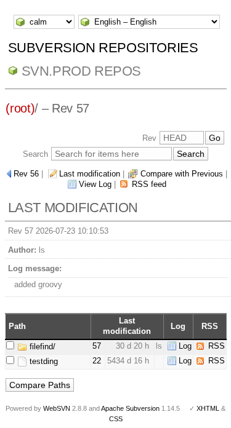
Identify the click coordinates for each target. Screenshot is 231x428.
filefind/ (41, 346)
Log (185, 346)
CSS (116, 418)
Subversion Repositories (103, 47)
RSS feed (149, 184)
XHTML (208, 408)
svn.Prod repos (81, 71)
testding (42, 361)
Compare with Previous (181, 173)
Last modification (89, 173)
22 (96, 360)
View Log (95, 184)
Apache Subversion (130, 408)
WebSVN (56, 408)
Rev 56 (26, 173)
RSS (216, 346)
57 (96, 346)
